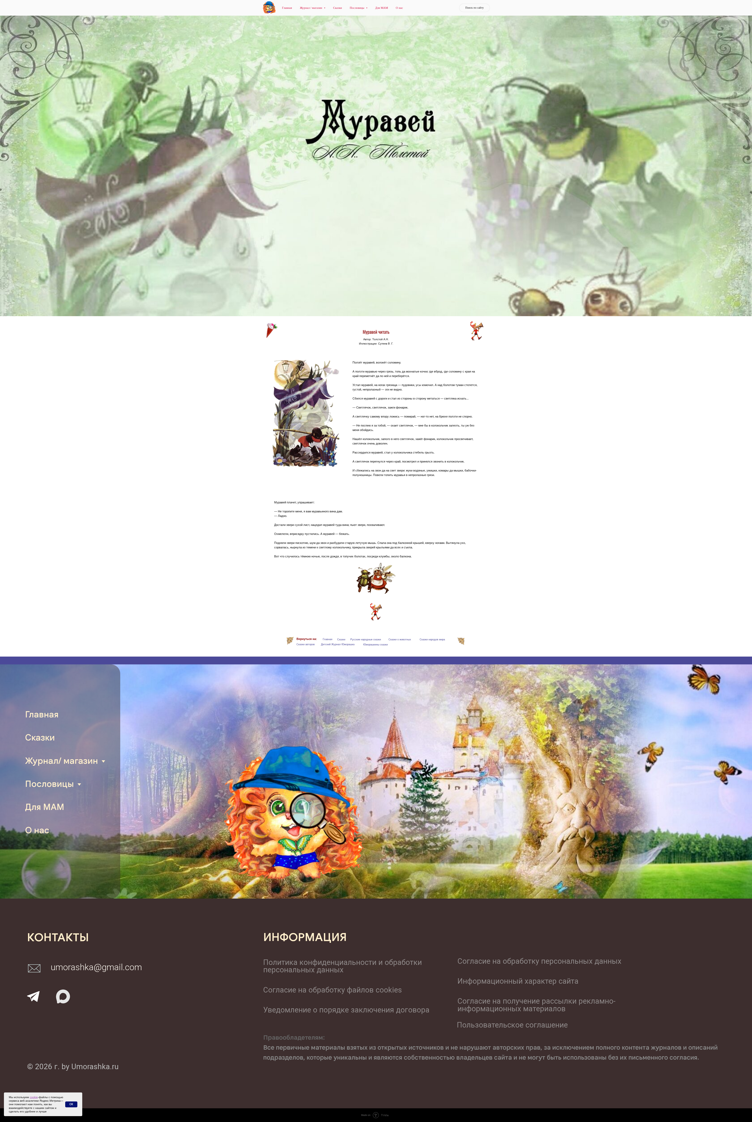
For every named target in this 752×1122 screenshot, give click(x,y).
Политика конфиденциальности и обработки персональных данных (342, 966)
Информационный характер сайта (517, 981)
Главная (287, 7)
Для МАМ (381, 7)
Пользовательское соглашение (512, 1024)
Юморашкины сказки (375, 644)
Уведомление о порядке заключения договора (346, 1009)
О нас (399, 7)
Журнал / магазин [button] (311, 7)
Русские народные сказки (365, 639)
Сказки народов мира (432, 639)
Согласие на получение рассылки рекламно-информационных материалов (536, 1005)
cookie (34, 1097)
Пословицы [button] (357, 7)
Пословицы (49, 783)
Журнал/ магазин (61, 760)
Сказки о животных (400, 639)
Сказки (337, 7)
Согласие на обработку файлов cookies (332, 989)
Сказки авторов (305, 644)
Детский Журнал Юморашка (337, 644)
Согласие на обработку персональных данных (539, 961)
